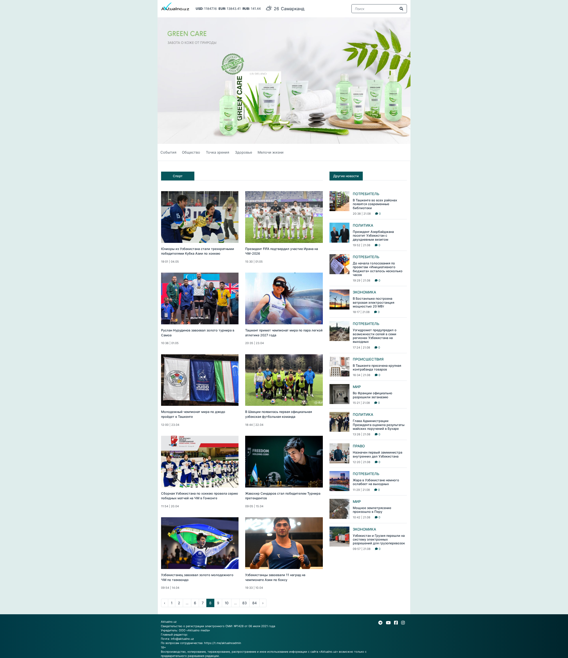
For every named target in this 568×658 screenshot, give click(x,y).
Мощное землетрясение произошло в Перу (372, 509)
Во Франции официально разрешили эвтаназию (372, 395)
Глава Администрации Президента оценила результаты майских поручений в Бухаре (378, 424)
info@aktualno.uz (182, 638)
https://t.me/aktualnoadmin (222, 643)
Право (359, 446)
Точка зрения (217, 152)
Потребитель (366, 194)
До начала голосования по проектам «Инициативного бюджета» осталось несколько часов (377, 269)
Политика (363, 225)
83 (244, 603)
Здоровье (243, 152)
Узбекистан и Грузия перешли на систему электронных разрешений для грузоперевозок (379, 539)
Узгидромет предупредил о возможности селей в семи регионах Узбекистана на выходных (374, 335)
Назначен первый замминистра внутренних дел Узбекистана (377, 454)
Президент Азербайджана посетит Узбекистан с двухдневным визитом (373, 235)
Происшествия (368, 359)
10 (227, 603)
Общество (191, 152)
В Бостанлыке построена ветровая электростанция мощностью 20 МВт (373, 302)
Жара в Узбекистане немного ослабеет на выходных (376, 482)
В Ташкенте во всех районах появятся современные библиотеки (375, 204)
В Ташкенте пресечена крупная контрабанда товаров (377, 367)
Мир (357, 386)
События (168, 152)
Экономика (364, 292)
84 (254, 603)
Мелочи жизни (271, 152)
